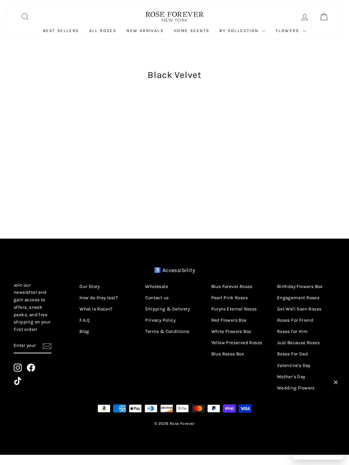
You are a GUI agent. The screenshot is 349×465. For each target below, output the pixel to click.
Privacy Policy (160, 320)
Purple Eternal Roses (234, 308)
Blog (84, 331)
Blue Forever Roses (232, 286)
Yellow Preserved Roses (236, 342)
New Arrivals (145, 30)
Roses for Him (292, 331)
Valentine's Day (293, 365)
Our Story (89, 286)
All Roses (103, 30)
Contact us (157, 297)
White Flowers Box (231, 331)
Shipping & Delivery (167, 308)
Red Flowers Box (229, 320)
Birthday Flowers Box (300, 286)
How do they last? (98, 297)
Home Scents (191, 30)
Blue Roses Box (227, 353)
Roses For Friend (295, 320)
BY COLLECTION (239, 30)
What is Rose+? (96, 308)
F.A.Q (84, 320)
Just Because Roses (298, 342)
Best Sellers (61, 30)
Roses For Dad (292, 353)
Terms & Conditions (167, 331)
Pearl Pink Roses (229, 297)
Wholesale (156, 286)
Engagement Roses (298, 297)
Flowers (288, 30)
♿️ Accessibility (174, 270)
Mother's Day (291, 376)
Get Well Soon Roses (299, 308)
